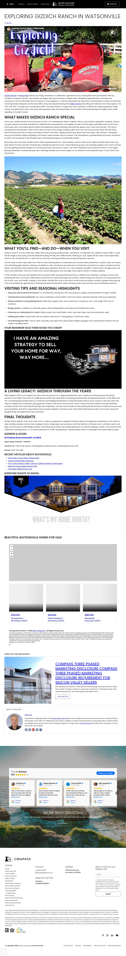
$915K (62, 572)
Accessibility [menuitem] (87, 946)
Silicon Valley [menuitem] (32, 4)
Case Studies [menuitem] (10, 873)
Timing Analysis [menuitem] (10, 891)
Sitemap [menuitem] (78, 946)
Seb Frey (9, 23)
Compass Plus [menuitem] (10, 893)
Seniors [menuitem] (21, 4)
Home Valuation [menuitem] (11, 876)
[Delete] (11, 556)
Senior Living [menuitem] (9, 895)
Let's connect (63, 823)
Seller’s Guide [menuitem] (10, 878)
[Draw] (11, 553)
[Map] (63, 562)
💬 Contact (112, 4)
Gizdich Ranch (10, 95)
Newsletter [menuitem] (9, 881)
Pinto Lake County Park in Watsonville (23, 458)
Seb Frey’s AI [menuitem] (9, 905)
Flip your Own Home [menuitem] (12, 888)
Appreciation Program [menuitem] (13, 883)
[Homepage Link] (63, 4)
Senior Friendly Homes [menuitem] (13, 903)
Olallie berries (75, 104)
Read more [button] (15, 797)
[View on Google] (13, 784)
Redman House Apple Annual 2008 (22, 466)
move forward (85, 723)
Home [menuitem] (7, 869)
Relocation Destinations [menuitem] (14, 898)
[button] (9, 792)
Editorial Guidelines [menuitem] (114, 946)
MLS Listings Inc (39, 631)
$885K (65, 571)
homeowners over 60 (59, 718)
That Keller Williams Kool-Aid (20, 469)
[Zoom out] (11, 549)
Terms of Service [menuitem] (100, 946)
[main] (63, 373)
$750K (58, 564)
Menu (12, 4)
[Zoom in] (11, 546)
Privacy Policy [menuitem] (68, 946)
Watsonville (23, 95)
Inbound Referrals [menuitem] (11, 900)
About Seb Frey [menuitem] (10, 871)
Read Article (63, 696)
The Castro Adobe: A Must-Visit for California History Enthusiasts (35, 463)
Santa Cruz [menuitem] (45, 4)
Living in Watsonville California (20, 461)
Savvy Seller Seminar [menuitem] (12, 886)
